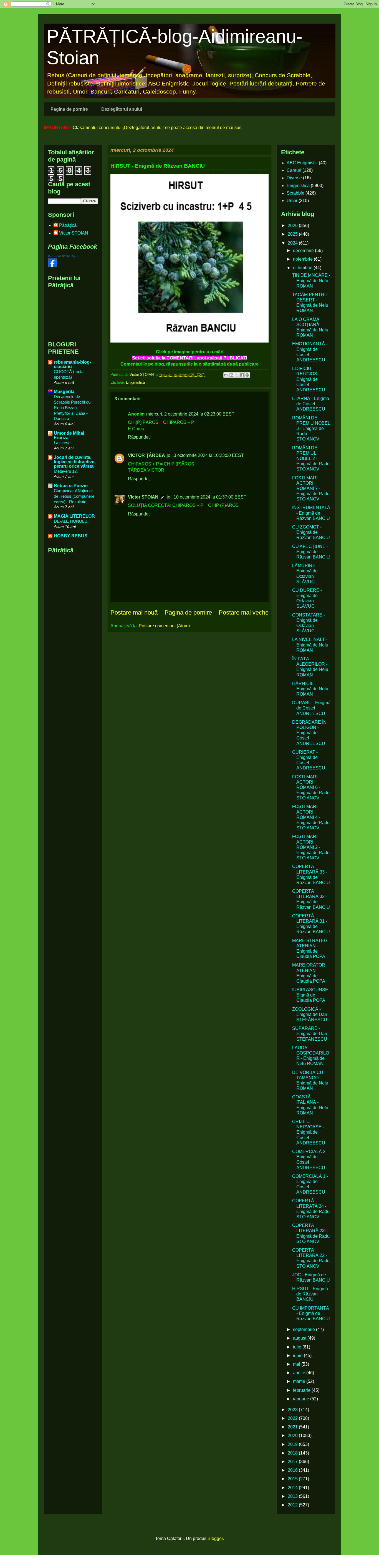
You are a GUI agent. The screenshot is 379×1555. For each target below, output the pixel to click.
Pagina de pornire (69, 109)
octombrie (303, 267)
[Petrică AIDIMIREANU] (52, 265)
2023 (293, 1409)
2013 (293, 1496)
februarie (302, 1390)
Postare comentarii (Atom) (164, 625)
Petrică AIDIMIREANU (63, 256)
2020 (293, 1435)
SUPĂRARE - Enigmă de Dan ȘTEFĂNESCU (309, 1033)
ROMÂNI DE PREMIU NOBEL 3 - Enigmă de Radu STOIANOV (311, 429)
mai (297, 1364)
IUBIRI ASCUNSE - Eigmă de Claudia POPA (311, 995)
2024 (293, 243)
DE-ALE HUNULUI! (72, 521)
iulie (297, 1347)
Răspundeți (139, 437)
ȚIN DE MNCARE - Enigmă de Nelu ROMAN (311, 280)
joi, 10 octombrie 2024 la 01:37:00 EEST (206, 497)
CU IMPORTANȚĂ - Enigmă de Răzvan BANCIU (311, 1313)
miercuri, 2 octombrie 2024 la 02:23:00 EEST (190, 414)
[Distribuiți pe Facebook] (242, 375)
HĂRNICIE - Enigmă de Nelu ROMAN (310, 688)
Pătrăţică (68, 225)
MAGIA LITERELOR (74, 516)
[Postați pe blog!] (231, 375)
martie (299, 1381)
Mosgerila (64, 391)
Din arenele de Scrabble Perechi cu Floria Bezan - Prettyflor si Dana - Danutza (72, 407)
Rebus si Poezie (71, 485)
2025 (293, 234)
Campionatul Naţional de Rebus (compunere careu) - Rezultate (74, 496)
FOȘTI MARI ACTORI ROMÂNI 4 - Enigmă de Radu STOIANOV (311, 817)
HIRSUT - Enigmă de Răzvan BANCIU (310, 1294)
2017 (293, 1461)
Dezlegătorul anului (121, 109)
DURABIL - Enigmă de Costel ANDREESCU (311, 708)
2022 (293, 1418)
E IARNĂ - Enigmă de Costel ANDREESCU (310, 403)
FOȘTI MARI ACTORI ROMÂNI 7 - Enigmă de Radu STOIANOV (311, 488)
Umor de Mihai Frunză (69, 435)
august (300, 1338)
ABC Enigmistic (302, 162)
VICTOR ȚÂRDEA (146, 455)
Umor (292, 200)
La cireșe (62, 442)
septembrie (304, 1329)
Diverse (294, 177)
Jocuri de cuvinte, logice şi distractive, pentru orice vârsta (74, 462)
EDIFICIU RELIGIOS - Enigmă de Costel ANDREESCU (308, 379)
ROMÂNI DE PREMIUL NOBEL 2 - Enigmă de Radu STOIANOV (311, 459)
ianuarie (301, 1399)
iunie (298, 1355)
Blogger (215, 1538)
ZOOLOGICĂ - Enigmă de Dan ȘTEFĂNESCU (309, 1014)
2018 (293, 1453)
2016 (293, 1470)
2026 (293, 225)
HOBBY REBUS (70, 536)
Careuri (294, 170)
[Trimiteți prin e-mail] (226, 375)
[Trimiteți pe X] (236, 375)
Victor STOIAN (143, 497)
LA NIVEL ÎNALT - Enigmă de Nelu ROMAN (310, 644)
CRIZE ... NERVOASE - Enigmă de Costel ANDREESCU (308, 1132)
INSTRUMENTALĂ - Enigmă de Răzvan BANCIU (311, 512)
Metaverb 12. (66, 471)
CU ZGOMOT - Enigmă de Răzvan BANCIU (311, 532)
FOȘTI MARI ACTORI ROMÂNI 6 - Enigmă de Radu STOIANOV (311, 787)
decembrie (304, 250)
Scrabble (295, 193)
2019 (293, 1444)
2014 (293, 1487)
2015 (293, 1478)
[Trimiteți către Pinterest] (247, 375)
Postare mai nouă (134, 612)
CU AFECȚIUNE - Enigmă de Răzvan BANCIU (311, 551)
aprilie (299, 1372)
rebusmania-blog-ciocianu (72, 364)
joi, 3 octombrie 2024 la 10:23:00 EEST (205, 455)
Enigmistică (135, 382)
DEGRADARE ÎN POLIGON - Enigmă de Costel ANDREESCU (309, 733)
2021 (293, 1427)
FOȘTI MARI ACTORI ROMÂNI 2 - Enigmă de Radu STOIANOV (311, 847)
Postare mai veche (244, 612)
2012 (293, 1505)
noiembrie (303, 259)
